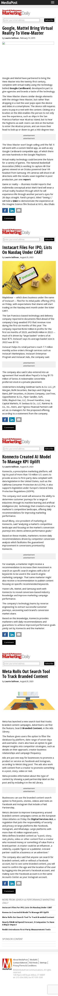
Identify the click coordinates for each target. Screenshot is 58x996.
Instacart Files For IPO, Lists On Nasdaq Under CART (27, 907)
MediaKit (33, 959)
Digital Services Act (42, 819)
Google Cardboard (20, 88)
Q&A (15, 200)
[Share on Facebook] (5, 210)
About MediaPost (20, 959)
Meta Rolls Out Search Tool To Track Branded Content (28, 917)
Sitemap (43, 962)
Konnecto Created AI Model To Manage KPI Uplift (25, 912)
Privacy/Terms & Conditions (24, 965)
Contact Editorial (20, 962)
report (27, 179)
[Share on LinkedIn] (12, 210)
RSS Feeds (33, 962)
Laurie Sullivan (12, 38)
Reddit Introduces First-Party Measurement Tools (26, 929)
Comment (9, 218)
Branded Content (32, 728)
